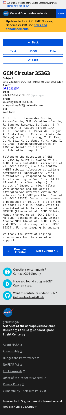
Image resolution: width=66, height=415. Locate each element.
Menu (61, 13)
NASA (25, 330)
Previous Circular (20, 250)
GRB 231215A (11, 88)
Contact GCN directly (27, 274)
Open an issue (22, 285)
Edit (35, 60)
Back (35, 42)
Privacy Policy (12, 384)
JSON (33, 51)
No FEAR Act (11, 365)
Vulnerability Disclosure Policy (23, 391)
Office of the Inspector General (23, 378)
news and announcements (26, 27)
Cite (53, 51)
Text (13, 51)
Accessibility (11, 351)
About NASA (11, 345)
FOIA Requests (12, 371)
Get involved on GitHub (28, 297)
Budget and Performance (19, 358)
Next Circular (45, 251)
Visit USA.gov (25, 407)
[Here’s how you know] (33, 4)
